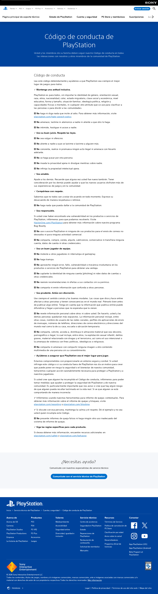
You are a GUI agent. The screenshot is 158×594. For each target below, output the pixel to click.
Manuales (84, 550)
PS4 (32, 525)
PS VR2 (34, 529)
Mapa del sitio (146, 588)
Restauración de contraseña (87, 541)
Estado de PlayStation (60, 16)
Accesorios (49, 8)
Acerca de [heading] (11, 517)
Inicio (8, 510)
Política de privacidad (101, 588)
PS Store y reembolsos (113, 16)
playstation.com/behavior (73, 435)
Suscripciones (136, 16)
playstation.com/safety (46, 435)
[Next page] (152, 17)
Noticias (60, 8)
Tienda (12, 8)
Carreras (10, 525)
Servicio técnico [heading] (88, 517)
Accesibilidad (61, 525)
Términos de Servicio (113, 521)
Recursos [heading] (109, 517)
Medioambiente (62, 521)
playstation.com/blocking (76, 404)
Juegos (28, 8)
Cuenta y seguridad (87, 16)
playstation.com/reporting (47, 404)
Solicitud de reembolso (90, 546)
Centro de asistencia (88, 521)
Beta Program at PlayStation (136, 553)
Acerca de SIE (12, 521)
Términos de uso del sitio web (124, 588)
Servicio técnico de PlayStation (27, 510)
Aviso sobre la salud (113, 536)
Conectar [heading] (134, 517)
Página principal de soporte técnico (21, 16)
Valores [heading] (60, 517)
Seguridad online (63, 529)
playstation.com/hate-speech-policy (52, 116)
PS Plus (38, 8)
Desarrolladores (111, 540)
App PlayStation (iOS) (138, 544)
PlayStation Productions (16, 533)
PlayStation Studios (14, 529)
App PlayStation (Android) (140, 548)
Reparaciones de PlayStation (87, 534)
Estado (83, 529)
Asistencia (71, 8)
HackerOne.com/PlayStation (48, 222)
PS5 (20, 8)
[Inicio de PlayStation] (5, 9)
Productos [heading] (36, 517)
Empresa (10, 537)
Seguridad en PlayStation (90, 525)
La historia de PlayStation (17, 541)
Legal (87, 588)
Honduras (16, 588)
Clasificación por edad (114, 532)
